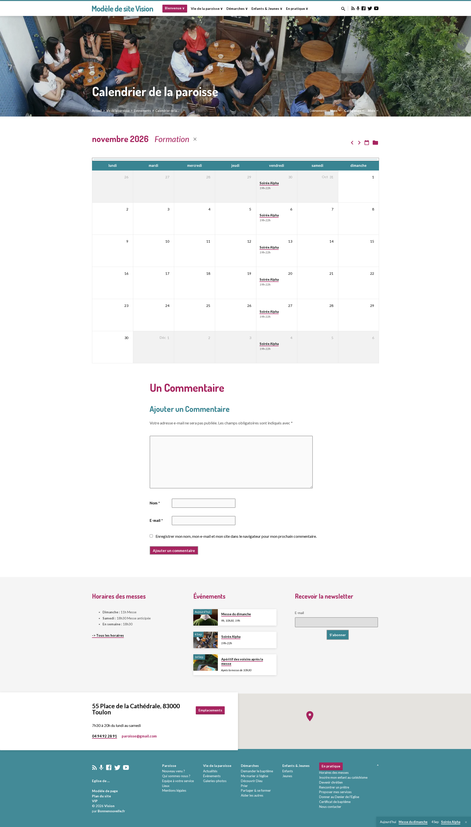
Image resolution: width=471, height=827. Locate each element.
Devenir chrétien (331, 782)
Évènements (318, 111)
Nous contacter (330, 807)
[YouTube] (376, 8)
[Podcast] (358, 8)
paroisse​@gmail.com (139, 736)
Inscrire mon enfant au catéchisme (343, 777)
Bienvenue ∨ (175, 8)
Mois (372, 111)
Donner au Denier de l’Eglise (339, 797)
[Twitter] (370, 8)
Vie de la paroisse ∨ (207, 9)
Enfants (287, 771)
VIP (95, 801)
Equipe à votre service (178, 781)
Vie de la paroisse (118, 111)
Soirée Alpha (269, 183)
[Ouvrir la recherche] (343, 9)
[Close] (466, 822)
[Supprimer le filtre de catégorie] (195, 139)
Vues (334, 111)
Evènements (142, 111)
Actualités (210, 771)
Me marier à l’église (254, 776)
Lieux (166, 786)
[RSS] (353, 8)
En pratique (331, 766)
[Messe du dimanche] (205, 617)
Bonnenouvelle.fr (111, 811)
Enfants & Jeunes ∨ (266, 9)
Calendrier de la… (167, 111)
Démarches (250, 766)
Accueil (97, 111)
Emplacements (210, 710)
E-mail (156, 520)
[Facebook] (363, 8)
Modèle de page (105, 791)
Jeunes (287, 776)
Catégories (352, 111)
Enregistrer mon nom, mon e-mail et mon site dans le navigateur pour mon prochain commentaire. (236, 536)
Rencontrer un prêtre (334, 787)
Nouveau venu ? (173, 771)
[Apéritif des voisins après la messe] (205, 662)
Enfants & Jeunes (296, 766)
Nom (155, 503)
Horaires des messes (334, 772)
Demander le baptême (257, 771)
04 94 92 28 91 (104, 736)
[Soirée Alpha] (205, 640)
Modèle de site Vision (122, 8)
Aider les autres (252, 795)
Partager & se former (256, 790)
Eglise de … (101, 781)
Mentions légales (174, 790)
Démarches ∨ (237, 9)
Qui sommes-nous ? (176, 776)
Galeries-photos (214, 781)
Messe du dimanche (236, 614)
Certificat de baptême (335, 802)
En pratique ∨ (297, 9)
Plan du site (101, 796)
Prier (244, 786)
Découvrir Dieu (251, 781)
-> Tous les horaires (108, 635)
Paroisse (169, 766)
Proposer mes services (335, 792)
